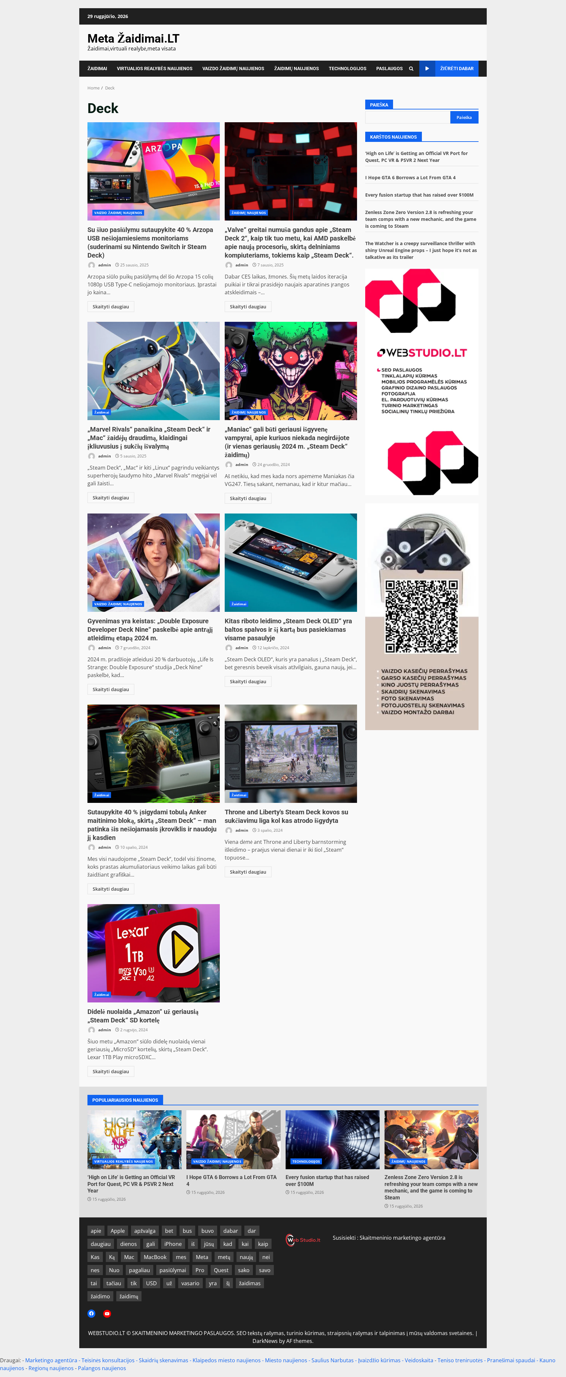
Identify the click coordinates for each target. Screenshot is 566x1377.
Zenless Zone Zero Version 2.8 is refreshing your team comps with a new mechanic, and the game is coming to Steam (420, 219)
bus (187, 1230)
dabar (230, 1230)
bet (169, 1230)
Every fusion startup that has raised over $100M (419, 195)
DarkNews (265, 1341)
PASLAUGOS (389, 68)
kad (227, 1244)
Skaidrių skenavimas (163, 1360)
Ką (112, 1257)
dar (252, 1230)
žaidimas (250, 1283)
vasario (190, 1283)
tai (94, 1283)
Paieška (379, 104)
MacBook (155, 1257)
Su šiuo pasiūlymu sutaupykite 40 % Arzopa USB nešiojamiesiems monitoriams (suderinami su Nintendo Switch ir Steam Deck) (153, 171)
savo (265, 1270)
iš (193, 1244)
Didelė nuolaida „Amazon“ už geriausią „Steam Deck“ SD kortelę (153, 953)
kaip (263, 1244)
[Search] (411, 68)
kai (245, 1244)
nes (95, 1270)
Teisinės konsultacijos (108, 1360)
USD (151, 1283)
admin (104, 265)
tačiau (113, 1283)
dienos (128, 1244)
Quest (221, 1270)
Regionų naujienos (51, 1368)
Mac (129, 1257)
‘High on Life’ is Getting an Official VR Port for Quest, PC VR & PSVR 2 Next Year (134, 1139)
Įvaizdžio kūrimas (379, 1360)
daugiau (101, 1244)
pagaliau (139, 1270)
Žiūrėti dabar (457, 68)
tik (134, 1283)
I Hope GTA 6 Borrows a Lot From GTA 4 (410, 177)
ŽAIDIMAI (97, 68)
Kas (95, 1257)
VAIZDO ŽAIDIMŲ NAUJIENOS (233, 68)
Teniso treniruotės (460, 1360)
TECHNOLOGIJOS (348, 68)
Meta (202, 1257)
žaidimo (100, 1296)
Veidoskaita (419, 1360)
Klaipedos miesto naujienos (227, 1360)
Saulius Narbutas (332, 1360)
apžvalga (145, 1230)
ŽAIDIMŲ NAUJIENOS (296, 68)
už (169, 1283)
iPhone (173, 1244)
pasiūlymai (173, 1270)
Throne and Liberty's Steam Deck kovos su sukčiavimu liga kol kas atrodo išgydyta (291, 754)
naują (246, 1257)
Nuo (114, 1270)
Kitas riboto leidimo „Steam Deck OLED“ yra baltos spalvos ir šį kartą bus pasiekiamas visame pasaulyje (291, 563)
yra (213, 1283)
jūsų (209, 1244)
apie (96, 1230)
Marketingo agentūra (51, 1360)
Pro (200, 1270)
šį (228, 1283)
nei (266, 1257)
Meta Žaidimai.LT (133, 39)
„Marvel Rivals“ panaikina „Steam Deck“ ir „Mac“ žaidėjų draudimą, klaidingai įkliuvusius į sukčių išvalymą (153, 371)
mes (181, 1257)
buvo (207, 1230)
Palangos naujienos (102, 1368)
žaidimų (129, 1296)
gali (150, 1244)
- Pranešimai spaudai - (511, 1360)
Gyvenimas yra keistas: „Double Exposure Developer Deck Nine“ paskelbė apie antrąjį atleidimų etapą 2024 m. (153, 563)
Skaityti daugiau (111, 306)
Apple (118, 1230)
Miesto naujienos (286, 1360)
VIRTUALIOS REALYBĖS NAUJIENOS (155, 68)
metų (224, 1257)
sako (244, 1270)
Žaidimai (101, 412)
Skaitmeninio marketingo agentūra (402, 1237)
